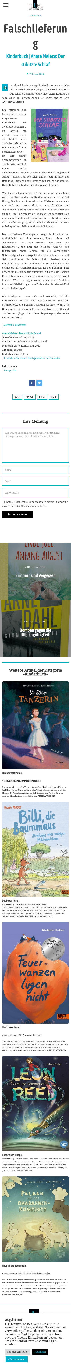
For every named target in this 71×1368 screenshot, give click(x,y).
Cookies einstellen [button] (17, 1351)
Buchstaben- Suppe (12, 1154)
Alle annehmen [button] (16, 1359)
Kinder (30, 397)
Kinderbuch (35, 15)
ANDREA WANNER (15, 325)
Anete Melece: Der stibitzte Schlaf (21, 333)
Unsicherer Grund (11, 1027)
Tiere (53, 397)
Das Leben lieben (10, 900)
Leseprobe (10, 370)
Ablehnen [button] (40, 1351)
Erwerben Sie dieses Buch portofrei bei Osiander (32, 358)
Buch (17, 397)
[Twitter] (39, 383)
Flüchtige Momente (12, 772)
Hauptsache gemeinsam (14, 1265)
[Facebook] (32, 383)
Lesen (42, 397)
